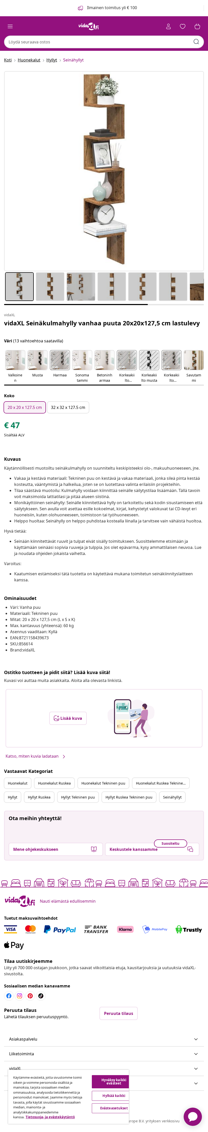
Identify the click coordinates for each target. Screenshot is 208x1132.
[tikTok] (40, 995)
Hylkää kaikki (113, 1095)
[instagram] (19, 995)
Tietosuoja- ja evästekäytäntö (50, 1117)
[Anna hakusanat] (196, 42)
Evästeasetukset (114, 1108)
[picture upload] (131, 718)
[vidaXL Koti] (88, 26)
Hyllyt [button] (12, 797)
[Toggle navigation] (10, 26)
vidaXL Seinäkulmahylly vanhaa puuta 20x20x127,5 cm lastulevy (102, 323)
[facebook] (8, 995)
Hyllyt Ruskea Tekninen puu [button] (129, 797)
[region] (68, 1097)
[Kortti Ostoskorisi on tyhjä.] (197, 26)
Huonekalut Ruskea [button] (54, 783)
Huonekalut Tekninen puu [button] (103, 783)
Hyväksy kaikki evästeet (113, 1082)
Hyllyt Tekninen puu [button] (78, 797)
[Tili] (168, 26)
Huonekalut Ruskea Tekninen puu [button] (162, 783)
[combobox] (104, 42)
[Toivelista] (182, 26)
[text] (12, 426)
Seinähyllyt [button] (172, 797)
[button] (15, 367)
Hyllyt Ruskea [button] (39, 797)
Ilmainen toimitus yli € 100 (111, 7)
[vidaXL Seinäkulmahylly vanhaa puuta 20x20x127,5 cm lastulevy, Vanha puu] (104, 171)
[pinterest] (30, 995)
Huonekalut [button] (17, 783)
